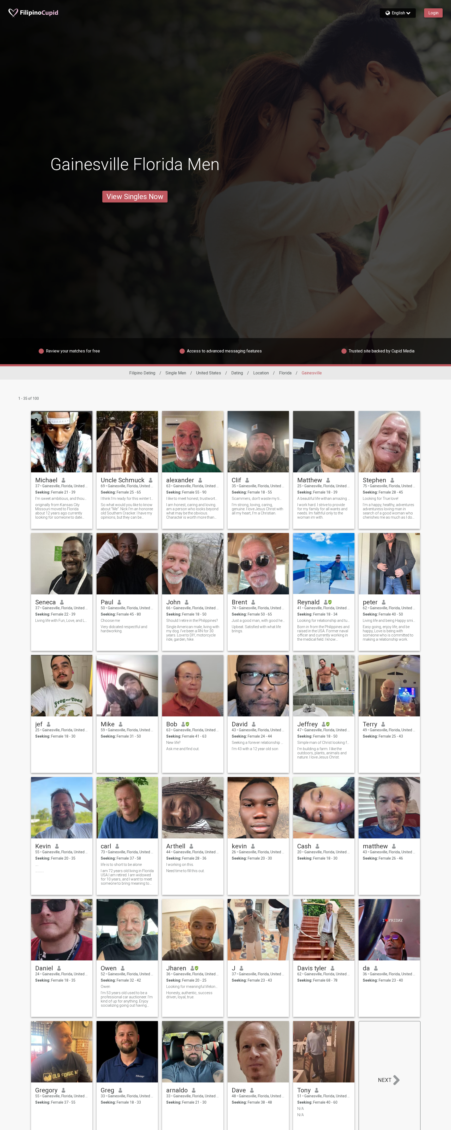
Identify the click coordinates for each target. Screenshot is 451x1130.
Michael (46, 480)
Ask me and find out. (182, 749)
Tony (304, 1090)
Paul (107, 602)
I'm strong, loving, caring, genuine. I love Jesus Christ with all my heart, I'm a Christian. (257, 509)
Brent (239, 602)
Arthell (175, 846)
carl (106, 846)
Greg (107, 1090)
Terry (370, 724)
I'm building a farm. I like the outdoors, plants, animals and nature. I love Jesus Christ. (322, 753)
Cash (304, 846)
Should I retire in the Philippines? (192, 620)
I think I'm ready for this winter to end (127, 498)
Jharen (176, 968)
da (366, 968)
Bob (171, 724)
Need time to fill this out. (185, 871)
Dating (237, 372)
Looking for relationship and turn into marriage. (323, 620)
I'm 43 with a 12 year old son (255, 749)
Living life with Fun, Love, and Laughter (61, 620)
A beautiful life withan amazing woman (323, 498)
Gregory (46, 1090)
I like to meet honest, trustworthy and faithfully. (192, 498)
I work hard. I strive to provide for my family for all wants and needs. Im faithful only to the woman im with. (322, 511)
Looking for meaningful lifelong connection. (192, 986)
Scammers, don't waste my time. (258, 498)
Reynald (308, 602)
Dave (239, 1090)
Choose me (110, 620)
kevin (239, 846)
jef (39, 724)
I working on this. (180, 864)
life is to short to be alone (121, 864)
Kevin (43, 846)
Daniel (44, 968)
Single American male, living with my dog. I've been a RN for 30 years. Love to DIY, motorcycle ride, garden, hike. (192, 633)
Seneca (45, 602)
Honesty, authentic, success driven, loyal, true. (189, 995)
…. (36, 864)
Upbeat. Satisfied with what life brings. (256, 629)
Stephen (374, 480)
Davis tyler (312, 968)
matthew (375, 846)
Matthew (309, 480)
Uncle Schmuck (123, 480)
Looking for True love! (380, 498)
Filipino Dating (142, 372)
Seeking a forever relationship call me (258, 742)
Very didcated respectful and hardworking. (124, 629)
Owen (109, 968)
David (240, 724)
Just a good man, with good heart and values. (258, 620)
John (173, 602)
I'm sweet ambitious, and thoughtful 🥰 (61, 498)
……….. (39, 871)
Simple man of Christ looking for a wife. (323, 742)
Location (261, 372)
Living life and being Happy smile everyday (389, 620)
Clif (236, 480)
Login (433, 12)
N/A (300, 1108)
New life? (173, 742)
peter (370, 602)
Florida (285, 372)
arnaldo (177, 1090)
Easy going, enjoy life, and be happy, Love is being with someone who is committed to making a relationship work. (388, 633)
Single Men (175, 372)
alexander (180, 480)
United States (208, 372)
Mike (108, 724)
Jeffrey (307, 724)
